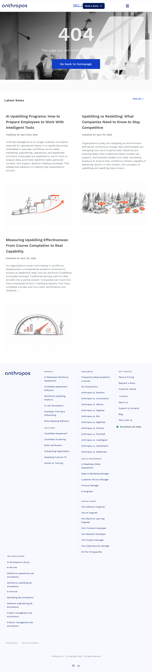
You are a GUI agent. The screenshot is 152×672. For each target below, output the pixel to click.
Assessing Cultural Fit (55, 457)
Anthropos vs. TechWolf (93, 434)
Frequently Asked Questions (95, 377)
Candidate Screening (55, 439)
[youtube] (73, 665)
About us (123, 402)
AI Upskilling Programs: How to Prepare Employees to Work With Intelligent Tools (35, 122)
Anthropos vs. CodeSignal (94, 440)
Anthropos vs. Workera (92, 392)
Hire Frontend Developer (93, 528)
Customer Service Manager (95, 479)
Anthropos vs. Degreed (92, 410)
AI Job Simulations (53, 405)
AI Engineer (87, 491)
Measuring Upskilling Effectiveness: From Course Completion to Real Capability (37, 245)
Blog (121, 414)
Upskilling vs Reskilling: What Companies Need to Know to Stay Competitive (111, 122)
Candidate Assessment (55, 433)
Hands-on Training (53, 463)
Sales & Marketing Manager (95, 473)
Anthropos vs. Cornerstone (95, 398)
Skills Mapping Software (56, 421)
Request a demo (127, 383)
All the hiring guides (91, 552)
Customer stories (127, 389)
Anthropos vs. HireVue (92, 428)
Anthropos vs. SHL (90, 416)
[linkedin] (78, 665)
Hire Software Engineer (93, 507)
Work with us (125, 420)
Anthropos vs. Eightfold (93, 422)
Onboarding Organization (56, 451)
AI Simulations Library (18, 562)
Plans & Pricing (126, 377)
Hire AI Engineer (89, 513)
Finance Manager (90, 485)
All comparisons (89, 386)
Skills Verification (53, 445)
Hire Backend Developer (93, 534)
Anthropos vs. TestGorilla (94, 452)
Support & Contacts (129, 408)
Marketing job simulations (20, 597)
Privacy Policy (12, 643)
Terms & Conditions (30, 643)
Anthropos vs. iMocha (92, 404)
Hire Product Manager (92, 540)
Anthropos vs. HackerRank (94, 446)
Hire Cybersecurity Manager (95, 546)
